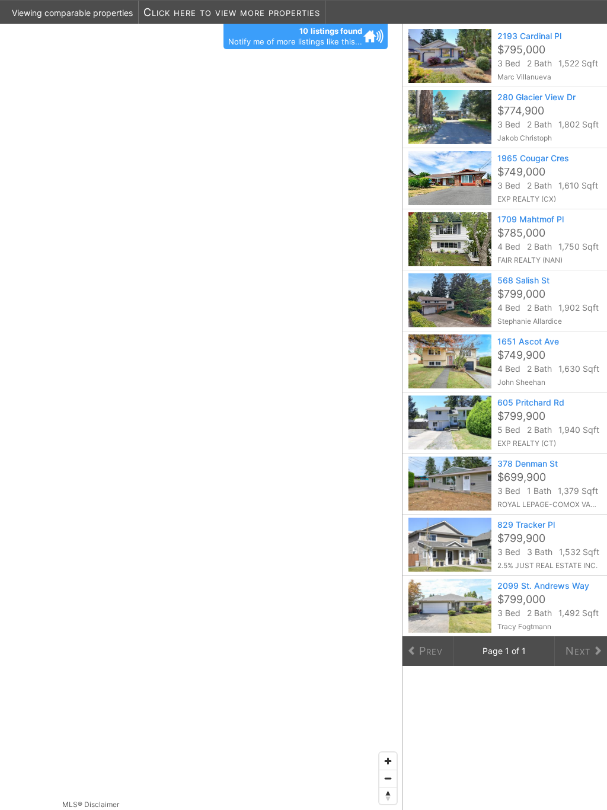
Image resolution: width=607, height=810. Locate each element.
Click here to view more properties (231, 12)
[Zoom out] (388, 778)
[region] (201, 416)
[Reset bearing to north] (388, 795)
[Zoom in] (388, 761)
